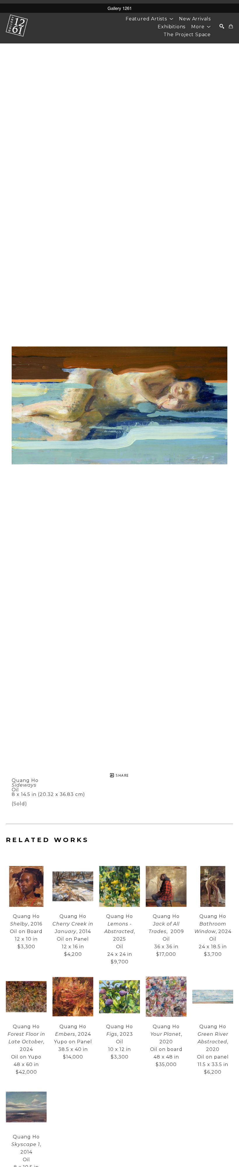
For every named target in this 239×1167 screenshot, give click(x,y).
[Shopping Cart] (231, 26)
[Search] (221, 26)
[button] (149, 19)
